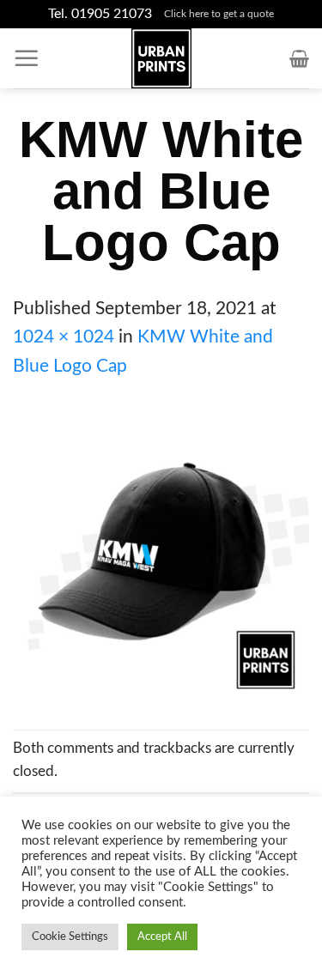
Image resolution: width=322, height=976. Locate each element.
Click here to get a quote (219, 14)
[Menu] (26, 58)
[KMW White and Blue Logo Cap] (161, 554)
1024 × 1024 (63, 337)
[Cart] (299, 58)
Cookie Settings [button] (70, 937)
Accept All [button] (162, 937)
